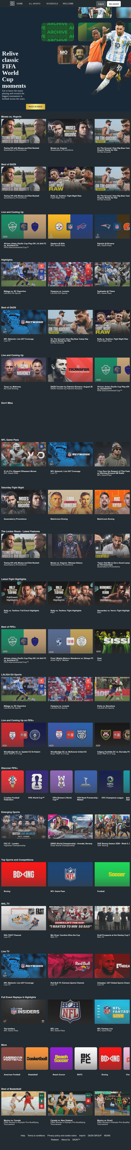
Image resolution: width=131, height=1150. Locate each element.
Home (20, 4)
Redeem (55, 1139)
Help (23, 1135)
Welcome (68, 4)
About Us (65, 1139)
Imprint (82, 1135)
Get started (114, 4)
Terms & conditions (36, 1135)
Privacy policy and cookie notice (62, 1135)
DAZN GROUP (95, 1135)
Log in (101, 4)
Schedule (52, 4)
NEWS (107, 1135)
